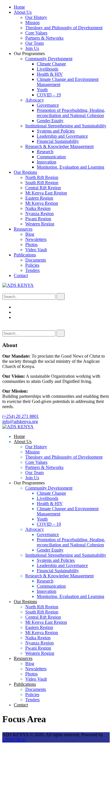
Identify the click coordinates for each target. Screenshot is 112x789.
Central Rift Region (43, 187)
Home (19, 7)
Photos (31, 244)
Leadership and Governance (62, 136)
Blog (29, 234)
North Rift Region (41, 177)
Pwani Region (38, 218)
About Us (23, 12)
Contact (21, 275)
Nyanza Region (39, 213)
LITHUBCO (14, 739)
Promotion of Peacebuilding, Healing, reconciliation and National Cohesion (71, 113)
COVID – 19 (49, 94)
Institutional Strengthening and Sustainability (65, 125)
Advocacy (34, 100)
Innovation (46, 161)
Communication (51, 156)
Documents (35, 260)
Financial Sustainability (58, 141)
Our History (36, 17)
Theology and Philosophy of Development (64, 27)
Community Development (48, 58)
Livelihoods (47, 69)
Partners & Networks (44, 38)
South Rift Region (41, 182)
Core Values (36, 32)
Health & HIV (50, 74)
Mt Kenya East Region (46, 192)
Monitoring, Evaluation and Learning (70, 167)
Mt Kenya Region (41, 203)
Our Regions (25, 172)
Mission (32, 22)
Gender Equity (50, 120)
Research (45, 151)
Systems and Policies (56, 130)
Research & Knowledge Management (59, 146)
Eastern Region (39, 198)
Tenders (32, 270)
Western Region (39, 223)
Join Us (32, 48)
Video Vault (36, 249)
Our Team (34, 43)
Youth (42, 89)
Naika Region (38, 208)
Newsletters (36, 239)
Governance (48, 105)
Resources (23, 229)
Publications (25, 254)
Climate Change (51, 63)
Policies (32, 265)
